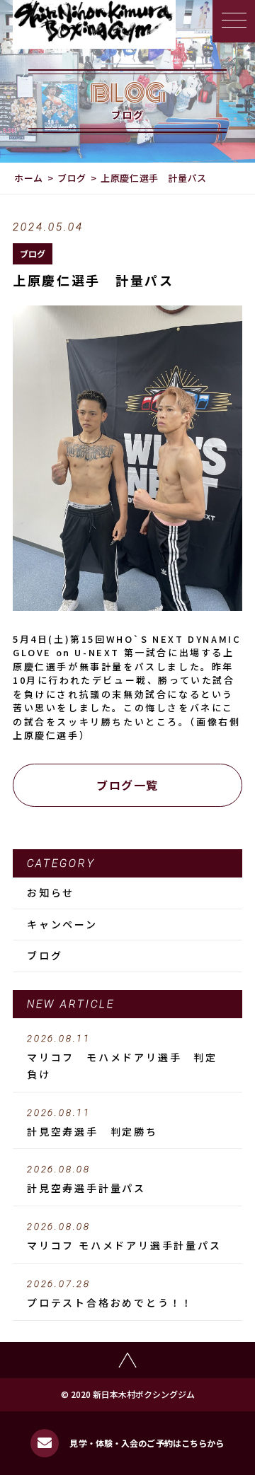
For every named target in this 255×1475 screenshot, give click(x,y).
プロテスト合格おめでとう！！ (110, 1294)
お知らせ (50, 892)
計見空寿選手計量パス (86, 1179)
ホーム (28, 178)
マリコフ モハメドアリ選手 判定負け (122, 1057)
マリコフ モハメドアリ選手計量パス (124, 1236)
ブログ (71, 178)
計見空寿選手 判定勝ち (92, 1122)
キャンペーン (62, 924)
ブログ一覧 (127, 784)
